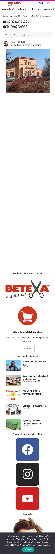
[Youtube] (27, 498)
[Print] (24, 35)
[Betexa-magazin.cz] (14, 3)
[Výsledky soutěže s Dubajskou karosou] (13, 424)
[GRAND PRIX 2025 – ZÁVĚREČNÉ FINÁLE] (13, 395)
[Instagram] (27, 474)
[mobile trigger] (5, 3)
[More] (28, 35)
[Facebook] (27, 449)
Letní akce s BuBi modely (34, 406)
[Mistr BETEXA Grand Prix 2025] (13, 365)
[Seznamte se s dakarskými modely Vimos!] (13, 380)
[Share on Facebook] (10, 35)
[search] (35, 3)
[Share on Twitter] (14, 35)
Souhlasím (28, 549)
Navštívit (27, 348)
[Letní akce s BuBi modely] (13, 409)
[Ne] (51, 543)
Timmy (13, 42)
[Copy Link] (19, 35)
